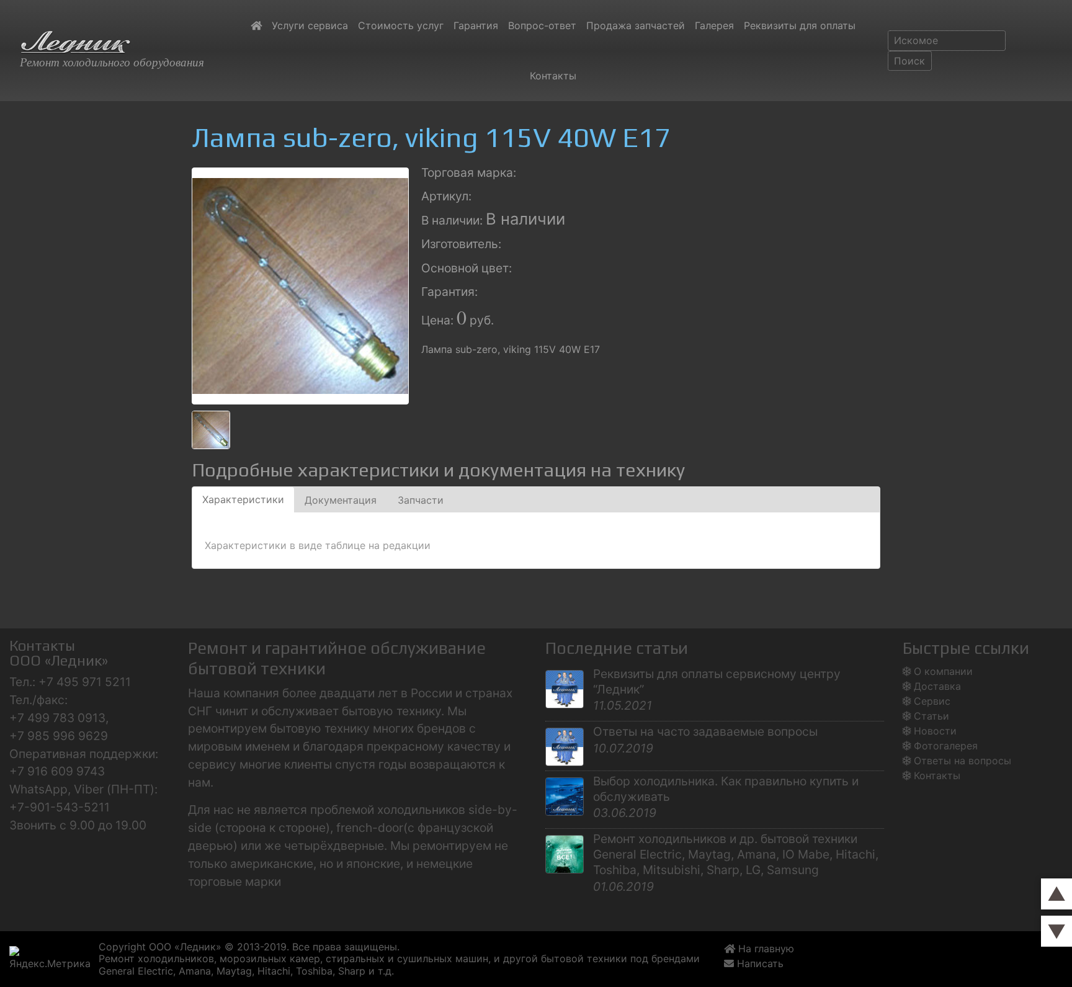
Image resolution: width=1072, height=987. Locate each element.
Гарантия (475, 25)
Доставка (937, 686)
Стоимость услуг (401, 25)
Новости (935, 731)
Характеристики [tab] (243, 499)
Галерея (714, 25)
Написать (762, 963)
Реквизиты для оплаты (799, 25)
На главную (764, 948)
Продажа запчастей (635, 25)
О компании (943, 671)
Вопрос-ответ (542, 25)
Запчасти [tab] (421, 500)
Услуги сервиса (310, 25)
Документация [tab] (341, 500)
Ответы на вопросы (962, 760)
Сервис (932, 701)
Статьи (931, 716)
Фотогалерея (946, 745)
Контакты (553, 75)
